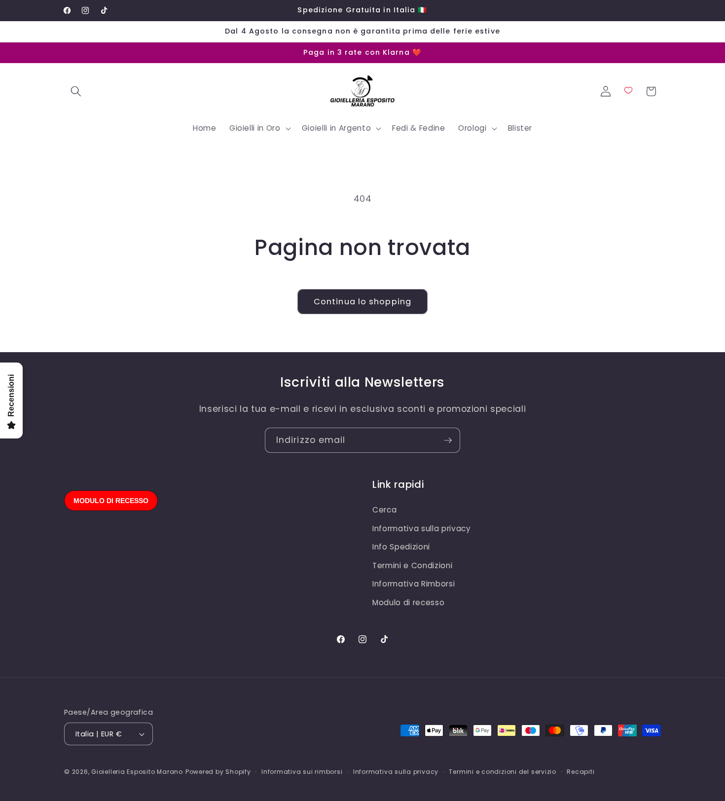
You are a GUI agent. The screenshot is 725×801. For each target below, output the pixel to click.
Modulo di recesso (408, 602)
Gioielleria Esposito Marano (137, 771)
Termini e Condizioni (412, 565)
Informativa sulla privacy (421, 528)
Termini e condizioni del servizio (502, 771)
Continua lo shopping (362, 301)
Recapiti (580, 771)
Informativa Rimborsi (413, 584)
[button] (76, 91)
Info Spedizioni (401, 547)
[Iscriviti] (448, 440)
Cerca (384, 510)
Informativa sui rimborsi (301, 771)
